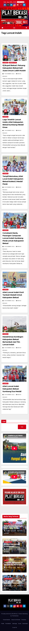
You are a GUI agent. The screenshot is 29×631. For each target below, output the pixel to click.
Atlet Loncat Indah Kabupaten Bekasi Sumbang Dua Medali (11, 389)
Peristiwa (23, 619)
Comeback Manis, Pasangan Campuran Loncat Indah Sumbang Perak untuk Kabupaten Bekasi (13, 238)
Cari (4, 421)
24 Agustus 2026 (11, 567)
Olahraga (5, 62)
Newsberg (25, 613)
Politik (6, 560)
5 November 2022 (9, 246)
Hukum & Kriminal (15, 619)
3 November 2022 (9, 347)
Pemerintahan (12, 62)
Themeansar (15, 615)
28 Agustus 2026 (11, 530)
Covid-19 (14, 627)
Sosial (19, 623)
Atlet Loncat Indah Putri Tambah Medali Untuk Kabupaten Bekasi (13, 295)
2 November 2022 (9, 394)
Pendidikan (8, 623)
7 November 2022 (9, 73)
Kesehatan (25, 623)
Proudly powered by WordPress (9, 613)
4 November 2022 (9, 300)
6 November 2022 (9, 187)
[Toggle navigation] (14, 28)
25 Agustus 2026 (11, 549)
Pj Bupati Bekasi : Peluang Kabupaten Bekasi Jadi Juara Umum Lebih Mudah (14, 68)
